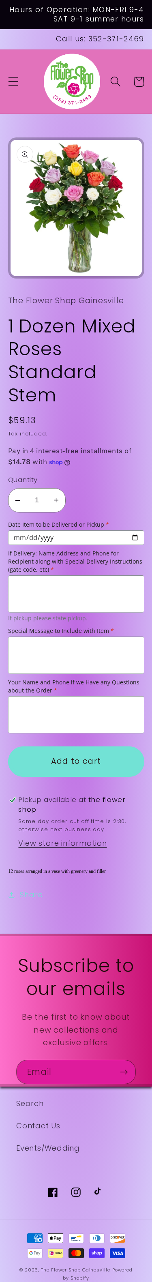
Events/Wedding (48, 1148)
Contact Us (38, 1126)
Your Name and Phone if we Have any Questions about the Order (73, 686)
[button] (13, 81)
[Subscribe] (123, 1072)
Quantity (23, 480)
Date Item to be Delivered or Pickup (58, 524)
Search (30, 1103)
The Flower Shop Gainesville (75, 1270)
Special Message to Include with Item (61, 631)
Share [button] (31, 895)
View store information (62, 843)
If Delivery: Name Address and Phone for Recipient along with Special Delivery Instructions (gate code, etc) (75, 561)
